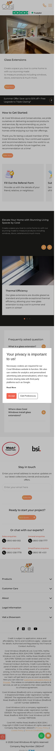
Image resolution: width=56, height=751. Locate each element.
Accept (11, 396)
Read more (11, 387)
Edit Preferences (28, 396)
